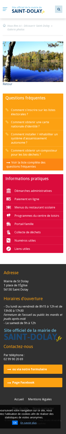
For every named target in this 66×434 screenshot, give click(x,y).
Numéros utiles (25, 240)
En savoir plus (29, 422)
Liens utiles (22, 249)
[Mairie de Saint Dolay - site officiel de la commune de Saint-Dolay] (28, 10)
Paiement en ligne (26, 199)
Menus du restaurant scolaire (34, 207)
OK (15, 422)
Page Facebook (23, 382)
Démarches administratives (33, 191)
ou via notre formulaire (29, 369)
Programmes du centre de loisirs (36, 216)
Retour (7, 84)
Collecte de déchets (27, 232)
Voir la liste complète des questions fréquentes (25, 164)
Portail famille (24, 224)
